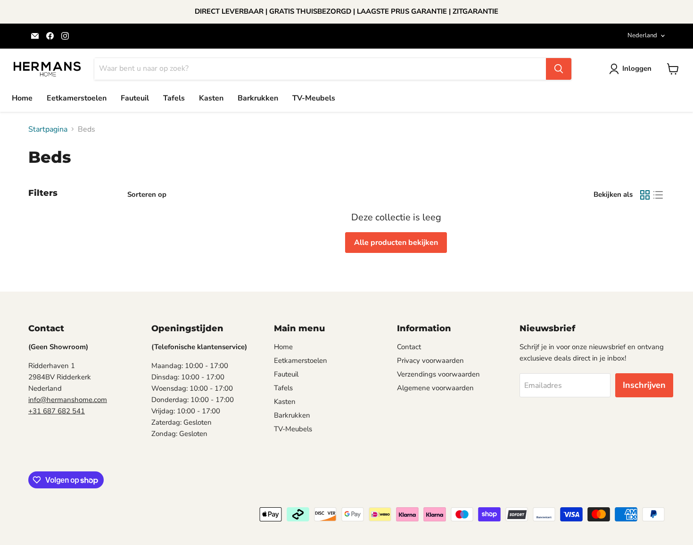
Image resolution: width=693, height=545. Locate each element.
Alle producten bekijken (396, 242)
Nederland (642, 35)
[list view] (658, 194)
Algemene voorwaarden (435, 388)
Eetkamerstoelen (77, 98)
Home (22, 98)
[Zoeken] (558, 69)
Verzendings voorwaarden (438, 374)
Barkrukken (258, 98)
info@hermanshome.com (67, 399)
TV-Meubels (313, 98)
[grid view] (645, 194)
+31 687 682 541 (56, 411)
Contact (409, 347)
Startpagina (47, 129)
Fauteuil (135, 98)
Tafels (174, 98)
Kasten (211, 98)
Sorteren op (146, 195)
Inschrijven (644, 385)
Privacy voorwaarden (430, 360)
